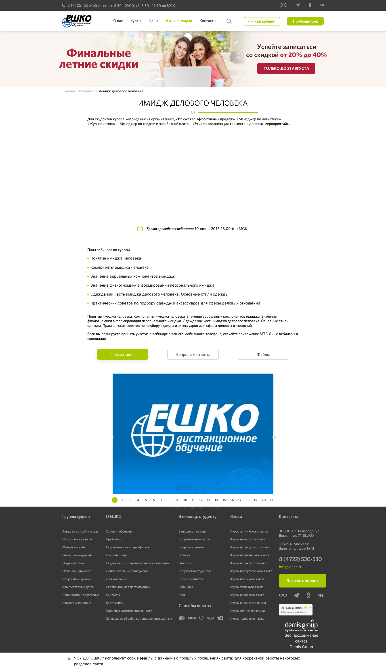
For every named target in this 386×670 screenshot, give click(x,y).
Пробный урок (305, 21)
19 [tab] (256, 500)
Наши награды (116, 555)
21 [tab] (271, 500)
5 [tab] (146, 500)
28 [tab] (217, 507)
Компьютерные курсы (78, 587)
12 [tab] (201, 500)
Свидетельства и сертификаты (128, 547)
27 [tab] (209, 507)
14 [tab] (217, 500)
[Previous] (110, 437)
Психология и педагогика (80, 595)
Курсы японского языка (247, 611)
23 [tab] (177, 507)
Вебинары (186, 587)
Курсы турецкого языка (247, 618)
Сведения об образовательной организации (138, 563)
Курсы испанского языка (248, 563)
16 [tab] (232, 500)
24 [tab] (185, 507)
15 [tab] (224, 500)
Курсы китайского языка (248, 602)
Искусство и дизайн (76, 579)
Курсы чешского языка (246, 587)
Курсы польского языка (247, 579)
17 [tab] (240, 500)
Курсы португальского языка (251, 571)
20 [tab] (264, 500)
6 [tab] (154, 500)
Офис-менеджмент (76, 571)
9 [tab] (177, 500)
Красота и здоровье (76, 602)
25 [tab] (193, 507)
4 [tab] (138, 500)
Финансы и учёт (73, 547)
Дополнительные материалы (127, 571)
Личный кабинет (262, 21)
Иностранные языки (77, 539)
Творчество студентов (195, 571)
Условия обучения (119, 531)
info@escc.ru (290, 567)
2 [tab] (123, 500)
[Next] (275, 437)
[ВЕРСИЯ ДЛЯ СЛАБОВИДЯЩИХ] (283, 5)
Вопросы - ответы (191, 547)
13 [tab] (208, 500)
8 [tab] (169, 500)
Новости (185, 563)
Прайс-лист (114, 539)
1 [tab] (114, 500)
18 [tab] (248, 500)
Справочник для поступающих (128, 587)
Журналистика (73, 563)
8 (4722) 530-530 (83, 5)
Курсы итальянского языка (249, 555)
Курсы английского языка (249, 531)
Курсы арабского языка (247, 595)
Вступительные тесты (194, 539)
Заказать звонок (303, 580)
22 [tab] (170, 507)
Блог (182, 595)
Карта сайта (114, 602)
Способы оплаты (191, 579)
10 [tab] (185, 500)
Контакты (113, 595)
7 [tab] (162, 500)
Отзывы (185, 555)
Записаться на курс (192, 531)
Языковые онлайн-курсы (80, 531)
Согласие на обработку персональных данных (139, 618)
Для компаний (116, 579)
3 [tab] (130, 500)
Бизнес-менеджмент (77, 555)
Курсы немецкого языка (247, 539)
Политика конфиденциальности (129, 611)
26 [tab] (201, 507)
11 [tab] (193, 500)
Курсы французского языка (250, 547)
